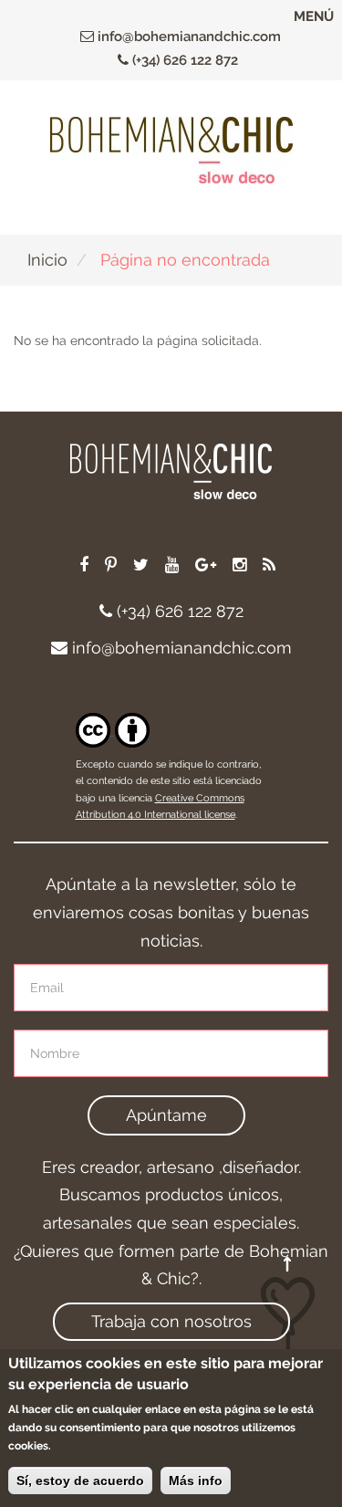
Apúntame (166, 1115)
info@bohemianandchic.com (187, 36)
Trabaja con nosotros (171, 1321)
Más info (196, 1480)
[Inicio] (171, 150)
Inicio (47, 259)
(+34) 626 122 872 (183, 60)
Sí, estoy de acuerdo (80, 1480)
